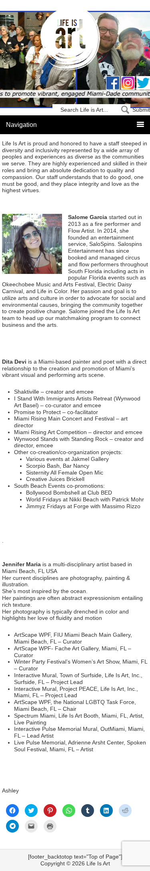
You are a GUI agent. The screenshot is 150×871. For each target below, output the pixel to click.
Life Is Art (75, 41)
